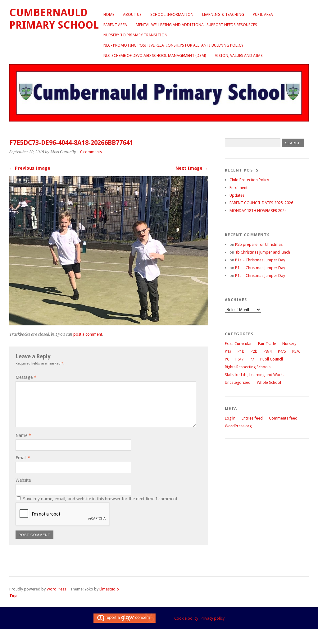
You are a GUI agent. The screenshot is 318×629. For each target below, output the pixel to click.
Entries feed (252, 418)
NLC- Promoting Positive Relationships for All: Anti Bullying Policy (173, 45)
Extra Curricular (238, 343)
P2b (254, 351)
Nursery (289, 343)
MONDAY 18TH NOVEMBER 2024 (258, 210)
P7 (252, 359)
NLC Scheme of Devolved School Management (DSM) (154, 55)
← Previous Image (29, 168)
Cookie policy (186, 618)
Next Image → (191, 168)
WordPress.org (238, 426)
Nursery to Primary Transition (135, 35)
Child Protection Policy (249, 179)
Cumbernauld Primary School (54, 19)
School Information (171, 14)
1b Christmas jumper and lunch (262, 252)
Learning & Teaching (223, 14)
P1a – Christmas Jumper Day (260, 260)
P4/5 (282, 351)
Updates (236, 195)
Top (13, 595)
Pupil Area (263, 14)
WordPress (56, 589)
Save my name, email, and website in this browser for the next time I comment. (101, 498)
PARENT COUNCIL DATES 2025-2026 (261, 202)
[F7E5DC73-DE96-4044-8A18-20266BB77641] (108, 324)
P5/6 (296, 351)
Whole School (269, 382)
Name (23, 435)
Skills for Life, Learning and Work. (254, 374)
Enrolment (238, 187)
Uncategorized (238, 382)
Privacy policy (213, 618)
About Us (132, 14)
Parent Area (115, 24)
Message (26, 377)
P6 (227, 359)
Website (23, 480)
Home (108, 14)
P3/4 (268, 351)
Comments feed (283, 418)
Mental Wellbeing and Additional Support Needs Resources (196, 24)
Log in (230, 418)
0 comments (91, 151)
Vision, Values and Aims (239, 55)
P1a (228, 351)
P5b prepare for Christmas (259, 244)
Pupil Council (271, 359)
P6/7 (239, 359)
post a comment (87, 334)
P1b (241, 351)
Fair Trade (267, 343)
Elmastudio (109, 589)
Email (23, 457)
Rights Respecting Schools (247, 367)
